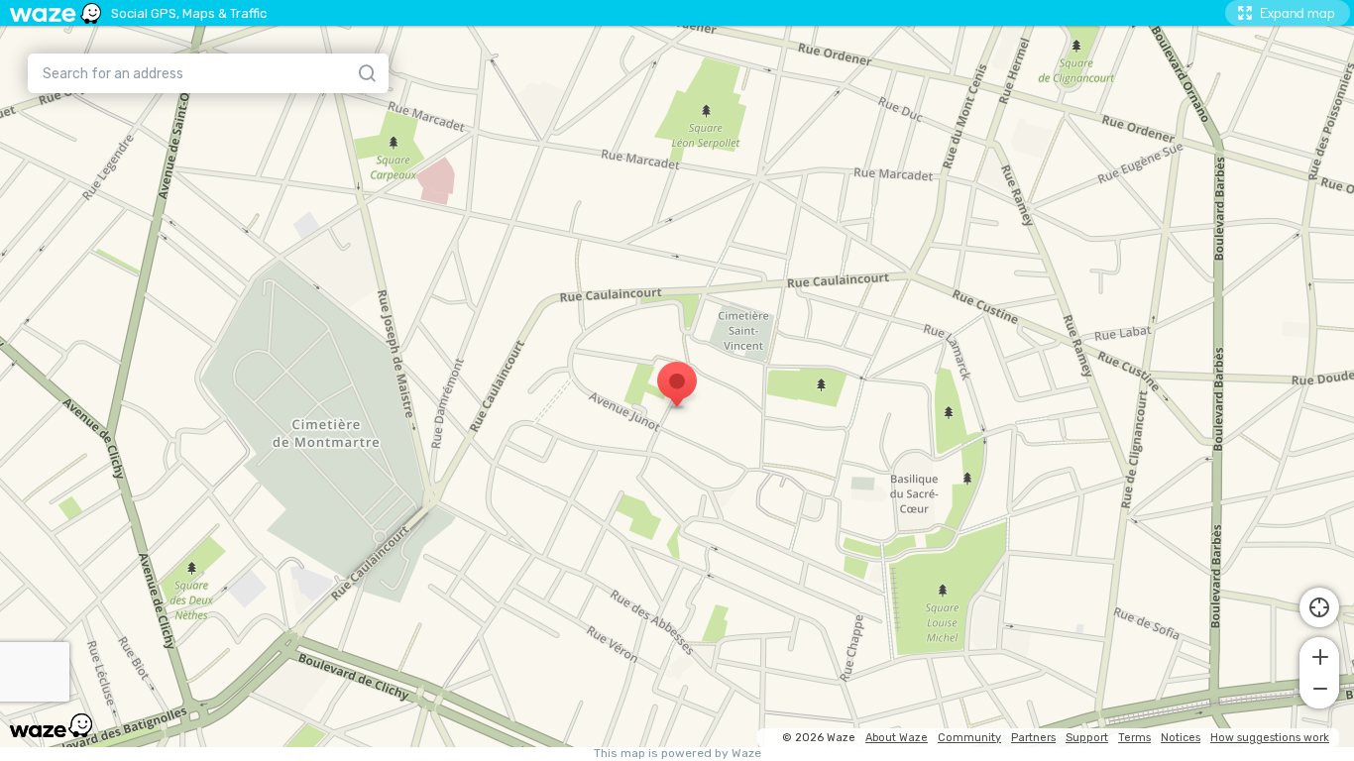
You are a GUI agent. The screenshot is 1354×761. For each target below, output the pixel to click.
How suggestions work (1269, 737)
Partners (1033, 737)
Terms (1134, 737)
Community (969, 737)
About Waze (896, 737)
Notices (1180, 737)
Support (1087, 737)
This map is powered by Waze (677, 753)
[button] (1319, 655)
